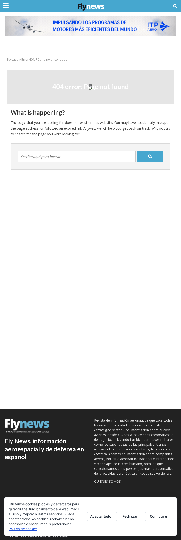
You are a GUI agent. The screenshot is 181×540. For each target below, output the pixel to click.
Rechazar (129, 516)
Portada (13, 59)
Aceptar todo (100, 516)
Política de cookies (23, 529)
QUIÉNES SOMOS (107, 481)
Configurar (159, 516)
